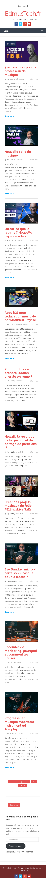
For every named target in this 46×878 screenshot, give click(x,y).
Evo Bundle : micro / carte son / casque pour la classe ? (20, 573)
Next (22, 785)
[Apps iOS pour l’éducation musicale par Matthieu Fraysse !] (21, 308)
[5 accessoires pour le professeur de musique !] (21, 62)
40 (34, 782)
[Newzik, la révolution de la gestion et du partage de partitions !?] (21, 432)
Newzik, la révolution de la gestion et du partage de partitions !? (21, 442)
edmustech (20, 79)
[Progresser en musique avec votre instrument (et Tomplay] (21, 713)
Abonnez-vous (16, 846)
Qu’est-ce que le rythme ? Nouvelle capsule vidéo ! (18, 232)
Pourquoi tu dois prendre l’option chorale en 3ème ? (18, 372)
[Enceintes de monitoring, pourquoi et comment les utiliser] (21, 642)
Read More (10, 116)
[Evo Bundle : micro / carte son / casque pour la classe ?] (21, 564)
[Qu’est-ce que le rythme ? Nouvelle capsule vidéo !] (21, 224)
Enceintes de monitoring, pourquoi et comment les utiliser (21, 652)
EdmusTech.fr (23, 13)
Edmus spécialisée (13, 695)
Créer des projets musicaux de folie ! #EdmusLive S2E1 (19, 505)
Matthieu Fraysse (21, 324)
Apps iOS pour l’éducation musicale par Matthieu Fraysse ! (21, 316)
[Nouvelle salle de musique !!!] (21, 147)
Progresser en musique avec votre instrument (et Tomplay (19, 723)
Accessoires (11, 546)
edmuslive (10, 478)
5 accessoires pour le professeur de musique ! (21, 71)
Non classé (10, 44)
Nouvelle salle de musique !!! (18, 153)
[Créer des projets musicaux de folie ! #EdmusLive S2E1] (21, 497)
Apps (8, 413)
